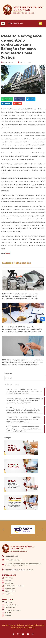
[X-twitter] (32, 634)
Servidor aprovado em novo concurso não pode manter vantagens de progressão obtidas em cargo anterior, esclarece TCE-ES (23, 419)
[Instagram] (18, 634)
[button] (3, 23)
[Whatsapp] (13, 634)
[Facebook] (22, 634)
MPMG (7, 253)
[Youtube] (27, 634)
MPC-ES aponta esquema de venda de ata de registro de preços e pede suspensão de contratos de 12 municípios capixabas (24, 429)
